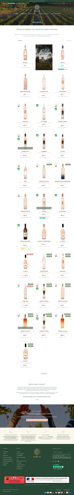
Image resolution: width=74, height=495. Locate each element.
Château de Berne (9, 489)
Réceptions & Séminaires (8, 459)
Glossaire (4, 464)
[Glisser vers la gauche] (4, 1)
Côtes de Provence (21, 464)
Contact (67, 3)
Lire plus (37, 399)
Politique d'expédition (21, 457)
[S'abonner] (70, 452)
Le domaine (50, 3)
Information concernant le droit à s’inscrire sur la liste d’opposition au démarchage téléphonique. (62, 457)
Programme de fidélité (61, 3)
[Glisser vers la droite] (70, 1)
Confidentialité (20, 455)
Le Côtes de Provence (35, 389)
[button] (64, 9)
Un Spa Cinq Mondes (7, 457)
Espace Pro (55, 3)
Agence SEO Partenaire (8, 461)
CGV (18, 459)
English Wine (19, 468)
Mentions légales (20, 453)
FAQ (70, 3)
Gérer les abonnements (7, 491)
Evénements (5, 463)
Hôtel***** (5, 453)
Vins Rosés (19, 463)
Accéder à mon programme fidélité (37, 420)
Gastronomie (5, 455)
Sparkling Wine (20, 466)
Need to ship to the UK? (22, 461)
